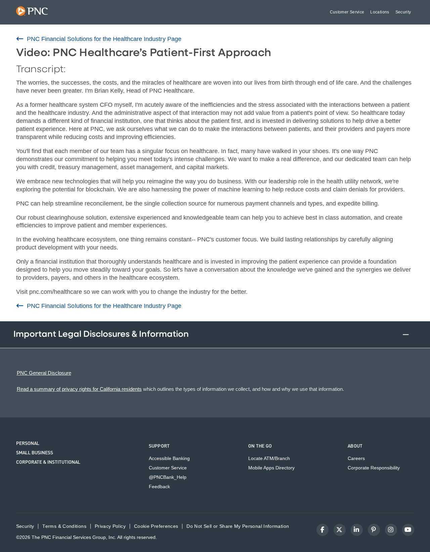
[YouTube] (408, 530)
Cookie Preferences (156, 526)
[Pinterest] (374, 530)
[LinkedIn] (357, 530)
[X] (340, 530)
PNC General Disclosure (44, 373)
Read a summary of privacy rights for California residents (79, 389)
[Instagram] (391, 530)
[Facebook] (322, 530)
